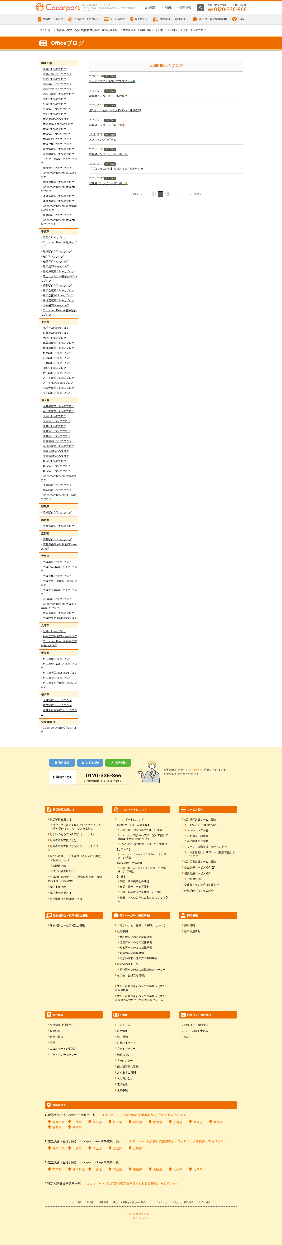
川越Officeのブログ (54, 426)
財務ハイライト (126, 1042)
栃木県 (157, 1122)
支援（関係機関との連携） (136, 881)
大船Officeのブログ (54, 114)
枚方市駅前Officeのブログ (58, 612)
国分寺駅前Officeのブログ (58, 387)
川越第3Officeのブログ (56, 436)
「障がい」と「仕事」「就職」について (141, 925)
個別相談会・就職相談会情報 (67, 925)
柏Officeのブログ (53, 256)
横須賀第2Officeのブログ (58, 124)
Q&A (241, 18)
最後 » (197, 194)
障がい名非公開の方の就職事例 (138, 958)
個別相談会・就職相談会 (174, 18)
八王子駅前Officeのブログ (58, 377)
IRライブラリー (126, 1048)
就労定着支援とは (60, 892)
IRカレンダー (125, 1060)
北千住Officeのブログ (56, 327)
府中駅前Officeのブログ (57, 372)
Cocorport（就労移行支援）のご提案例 (143, 844)
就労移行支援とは (60, 819)
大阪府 (198, 1122)
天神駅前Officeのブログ (57, 700)
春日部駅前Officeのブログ (58, 411)
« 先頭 (134, 194)
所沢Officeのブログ (54, 461)
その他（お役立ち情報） (132, 975)
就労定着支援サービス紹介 (200, 861)
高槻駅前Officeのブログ (57, 598)
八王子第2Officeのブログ (58, 382)
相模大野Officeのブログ (57, 167)
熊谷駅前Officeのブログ (57, 490)
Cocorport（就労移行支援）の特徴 (141, 829)
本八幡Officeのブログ (56, 305)
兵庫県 (218, 1122)
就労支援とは (58, 886)
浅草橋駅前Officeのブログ (58, 342)
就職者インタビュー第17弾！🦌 (108, 154)
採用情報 (185, 7)
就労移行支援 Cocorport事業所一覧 (71, 1115)
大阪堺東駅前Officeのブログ (60, 617)
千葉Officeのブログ (54, 237)
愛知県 (57, 1127)
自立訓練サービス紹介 (198, 867)
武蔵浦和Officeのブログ (57, 441)
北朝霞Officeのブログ (56, 456)
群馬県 (137, 1122)
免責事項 (122, 1090)
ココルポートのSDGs (63, 1048)
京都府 (177, 1122)
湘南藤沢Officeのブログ (57, 84)
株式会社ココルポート (141, 1213)
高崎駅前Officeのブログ (57, 512)
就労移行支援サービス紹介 (200, 819)
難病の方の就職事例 (132, 952)
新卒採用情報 (192, 931)
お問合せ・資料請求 (196, 1024)
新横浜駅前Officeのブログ (58, 148)
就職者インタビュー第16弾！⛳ (108, 183)
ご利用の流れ (195, 878)
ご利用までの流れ (197, 835)
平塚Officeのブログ (54, 104)
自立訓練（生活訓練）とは (66, 898)
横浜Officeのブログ (54, 129)
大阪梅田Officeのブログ (57, 561)
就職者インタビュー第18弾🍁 (107, 124)
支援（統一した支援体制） (136, 886)
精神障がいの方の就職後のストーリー (142, 969)
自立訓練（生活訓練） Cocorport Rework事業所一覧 (83, 1141)
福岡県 (77, 1127)
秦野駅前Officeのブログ (57, 215)
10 (180, 194)
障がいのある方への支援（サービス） (73, 834)
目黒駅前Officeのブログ (57, 352)
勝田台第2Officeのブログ (58, 295)
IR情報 (168, 7)
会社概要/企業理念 (61, 1024)
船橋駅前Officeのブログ (57, 251)
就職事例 (122, 931)
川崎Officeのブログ (54, 69)
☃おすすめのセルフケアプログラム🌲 (112, 81)
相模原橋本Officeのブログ (58, 182)
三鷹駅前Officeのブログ (57, 362)
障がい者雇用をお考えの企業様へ (130, 1202)
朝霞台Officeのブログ (56, 451)
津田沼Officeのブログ (56, 266)
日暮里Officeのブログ (56, 332)
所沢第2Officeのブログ (56, 466)
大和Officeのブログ (54, 99)
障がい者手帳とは (63, 871)
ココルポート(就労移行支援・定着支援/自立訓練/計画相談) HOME (79, 30)
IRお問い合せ (125, 1078)
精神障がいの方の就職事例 (136, 936)
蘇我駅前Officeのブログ (57, 285)
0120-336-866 (103, 775)
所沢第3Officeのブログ (56, 471)
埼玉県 (117, 1122)
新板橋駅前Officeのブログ (58, 347)
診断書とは (59, 865)
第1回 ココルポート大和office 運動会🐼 (115, 110)
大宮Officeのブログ (54, 416)
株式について (125, 1054)
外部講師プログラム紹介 (199, 890)
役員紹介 (55, 1030)
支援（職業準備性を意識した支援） (141, 892)
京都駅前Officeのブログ (57, 539)
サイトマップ (160, 1202)
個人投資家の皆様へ (129, 1066)
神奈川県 (145, 30)
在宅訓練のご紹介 (197, 840)
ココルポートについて (130, 819)
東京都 (97, 1122)
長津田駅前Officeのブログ (58, 153)
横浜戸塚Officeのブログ (57, 143)
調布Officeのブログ (54, 367)
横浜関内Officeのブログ (57, 139)
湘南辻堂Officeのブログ (57, 89)
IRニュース (123, 1024)
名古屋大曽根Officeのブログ (60, 672)
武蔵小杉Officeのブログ (57, 74)
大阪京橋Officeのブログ (57, 575)
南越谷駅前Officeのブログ (58, 406)
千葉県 (77, 1122)
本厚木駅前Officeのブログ (58, 201)
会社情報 (76, 1202)
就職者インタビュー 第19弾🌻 (108, 95)
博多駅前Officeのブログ (57, 705)
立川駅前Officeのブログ (57, 392)
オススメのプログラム (102, 139)
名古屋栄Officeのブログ (57, 677)
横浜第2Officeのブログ (56, 134)
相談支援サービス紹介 (197, 873)
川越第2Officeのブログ (56, 431)
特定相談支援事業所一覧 (64, 1183)
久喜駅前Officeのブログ (57, 485)
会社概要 (150, 7)
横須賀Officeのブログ (56, 119)
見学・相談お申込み (196, 1030)
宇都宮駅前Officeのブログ (58, 525)
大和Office (173, 30)
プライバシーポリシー (63, 1054)
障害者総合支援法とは (63, 840)
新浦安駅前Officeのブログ (58, 300)
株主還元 (122, 1036)
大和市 (159, 30)
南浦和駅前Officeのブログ (58, 446)
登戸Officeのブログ (54, 79)
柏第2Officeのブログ (55, 261)
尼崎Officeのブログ (54, 631)
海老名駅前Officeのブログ (58, 196)
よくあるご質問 (126, 1072)
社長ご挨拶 (56, 1036)
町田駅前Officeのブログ (57, 357)
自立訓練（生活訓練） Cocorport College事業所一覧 (83, 1162)
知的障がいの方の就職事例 (136, 947)
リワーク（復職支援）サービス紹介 (205, 846)
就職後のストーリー (129, 964)
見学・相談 (204, 1202)
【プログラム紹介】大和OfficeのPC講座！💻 (116, 168)
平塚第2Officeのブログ (56, 109)
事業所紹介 (129, 30)
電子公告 (122, 1084)
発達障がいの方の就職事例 (136, 942)
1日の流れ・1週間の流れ (202, 825)
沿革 (52, 1042)
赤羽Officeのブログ (54, 337)
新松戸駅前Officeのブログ (58, 271)
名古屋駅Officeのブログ (57, 658)
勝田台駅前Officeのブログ (58, 290)
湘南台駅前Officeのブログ (58, 94)
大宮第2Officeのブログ (56, 421)
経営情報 (122, 1030)
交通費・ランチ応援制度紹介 (201, 884)
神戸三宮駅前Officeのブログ (60, 636)
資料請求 (63, 762)
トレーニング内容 (197, 830)
